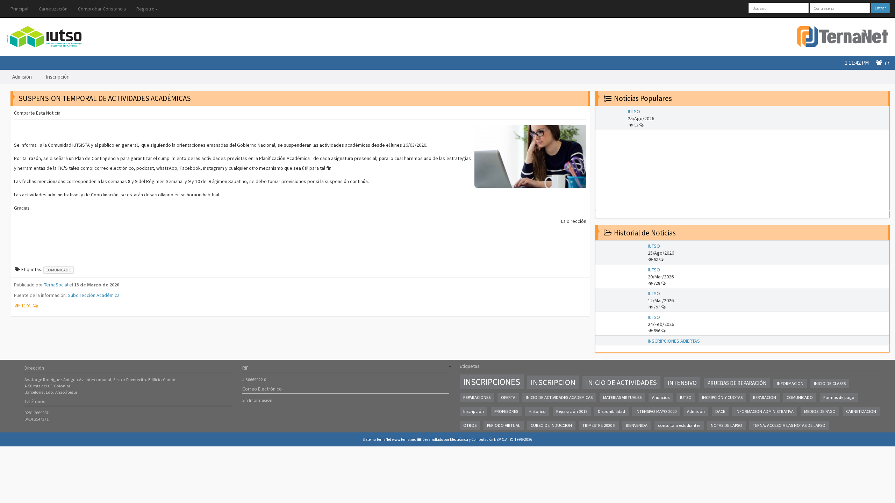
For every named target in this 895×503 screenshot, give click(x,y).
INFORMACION (790, 383)
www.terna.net (404, 439)
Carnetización (53, 9)
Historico (537, 411)
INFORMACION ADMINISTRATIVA (765, 411)
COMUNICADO (58, 269)
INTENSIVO (682, 383)
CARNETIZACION (861, 411)
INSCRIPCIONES (491, 381)
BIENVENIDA (636, 425)
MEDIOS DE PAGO (820, 411)
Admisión (22, 76)
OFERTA (508, 397)
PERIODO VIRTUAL (503, 425)
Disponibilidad (611, 411)
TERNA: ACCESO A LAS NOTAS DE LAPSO (789, 425)
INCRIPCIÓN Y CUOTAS (722, 397)
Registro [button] (145, 9)
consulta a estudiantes (679, 425)
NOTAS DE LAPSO (726, 425)
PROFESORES (506, 411)
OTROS (470, 425)
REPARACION (764, 397)
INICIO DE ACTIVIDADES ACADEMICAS (559, 397)
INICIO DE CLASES (830, 383)
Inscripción (58, 76)
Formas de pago (838, 397)
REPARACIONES (477, 397)
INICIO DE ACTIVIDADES (621, 382)
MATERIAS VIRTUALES (622, 397)
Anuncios (661, 397)
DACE (720, 411)
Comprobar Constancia (102, 9)
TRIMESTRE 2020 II (598, 425)
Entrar (880, 7)
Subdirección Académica (94, 295)
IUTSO (634, 111)
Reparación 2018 (571, 411)
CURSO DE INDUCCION (551, 425)
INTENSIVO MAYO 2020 (656, 411)
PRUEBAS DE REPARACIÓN (736, 383)
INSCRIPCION (553, 382)
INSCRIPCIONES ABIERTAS (674, 341)
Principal (19, 9)
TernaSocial (56, 285)
